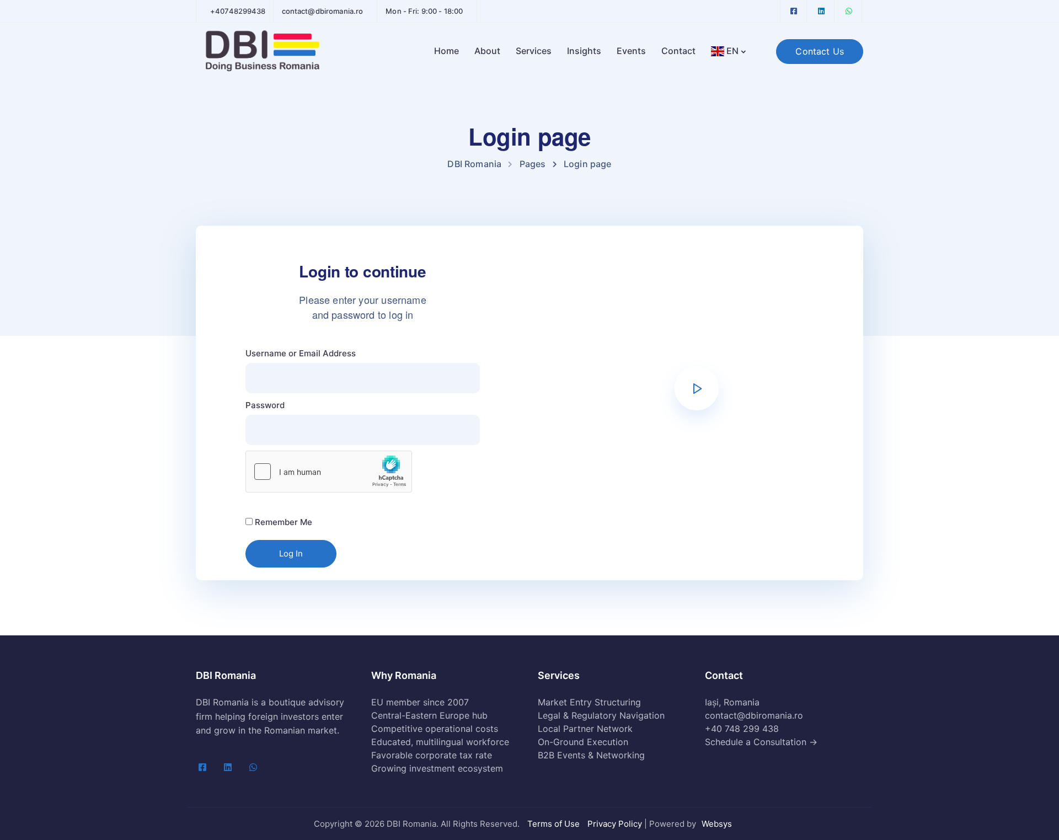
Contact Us (819, 51)
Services (534, 50)
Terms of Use (553, 823)
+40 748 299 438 (742, 728)
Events (631, 50)
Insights (584, 50)
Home (446, 50)
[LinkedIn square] (821, 11)
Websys (717, 823)
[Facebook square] (793, 11)
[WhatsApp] (849, 11)
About (487, 50)
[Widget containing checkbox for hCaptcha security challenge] (328, 472)
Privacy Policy (614, 823)
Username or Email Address (300, 353)
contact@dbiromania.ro (754, 715)
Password (265, 405)
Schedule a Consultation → (761, 741)
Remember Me (282, 522)
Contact (678, 50)
